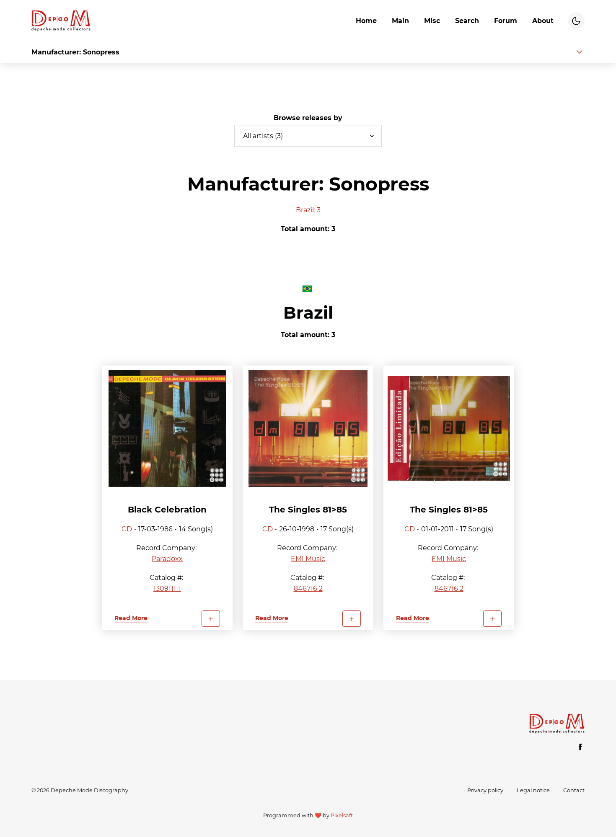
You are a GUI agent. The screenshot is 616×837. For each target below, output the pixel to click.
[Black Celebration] (167, 428)
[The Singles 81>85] (308, 428)
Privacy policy (485, 790)
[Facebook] (580, 747)
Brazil (308, 312)
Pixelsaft (342, 815)
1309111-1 (167, 588)
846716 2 (308, 588)
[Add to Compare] (211, 618)
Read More (131, 618)
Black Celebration (167, 510)
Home (366, 21)
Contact (574, 790)
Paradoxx (167, 559)
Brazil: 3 (308, 210)
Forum (505, 21)
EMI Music (308, 559)
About (543, 21)
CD (127, 529)
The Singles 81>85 (308, 510)
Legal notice (533, 790)
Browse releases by (308, 118)
